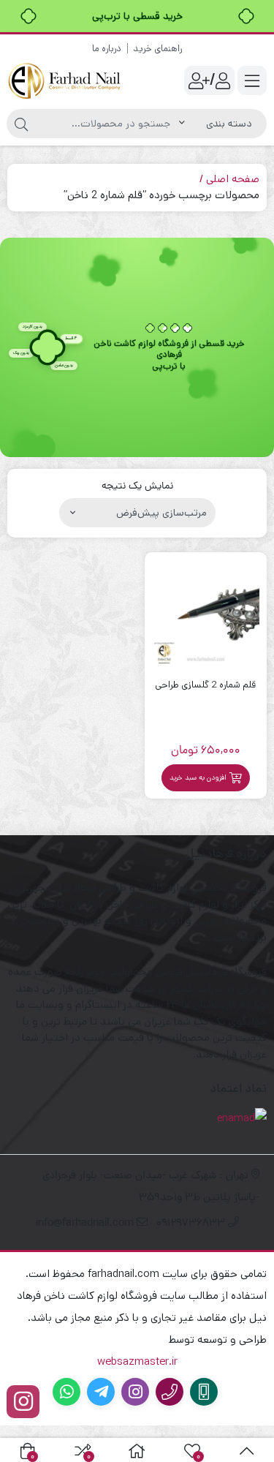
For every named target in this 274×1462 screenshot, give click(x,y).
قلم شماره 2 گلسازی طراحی (205, 685)
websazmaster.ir (137, 1361)
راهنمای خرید (157, 49)
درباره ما (106, 49)
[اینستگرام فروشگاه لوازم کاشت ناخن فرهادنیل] (23, 1401)
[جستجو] (21, 123)
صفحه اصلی (232, 178)
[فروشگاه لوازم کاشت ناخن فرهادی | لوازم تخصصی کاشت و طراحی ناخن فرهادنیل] (65, 81)
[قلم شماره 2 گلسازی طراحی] (206, 613)
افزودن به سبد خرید (198, 777)
